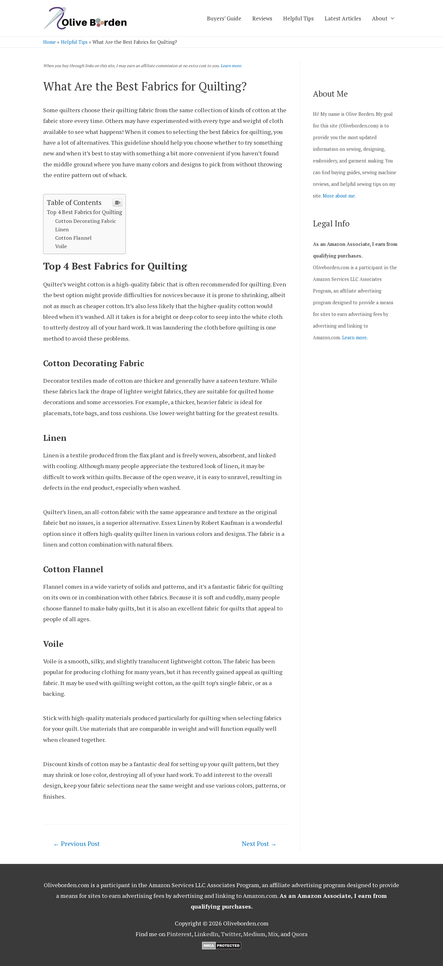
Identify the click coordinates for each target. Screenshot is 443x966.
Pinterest (179, 934)
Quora (299, 934)
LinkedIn (206, 934)
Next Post (259, 843)
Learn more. (231, 65)
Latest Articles (343, 18)
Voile (61, 246)
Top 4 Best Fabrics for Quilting (84, 212)
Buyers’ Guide (224, 18)
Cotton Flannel (73, 237)
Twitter (231, 934)
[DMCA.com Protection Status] (221, 945)
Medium (254, 934)
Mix (273, 934)
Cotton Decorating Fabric (85, 220)
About (380, 18)
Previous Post (76, 843)
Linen (62, 229)
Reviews (262, 18)
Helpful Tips (298, 18)
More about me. (339, 196)
